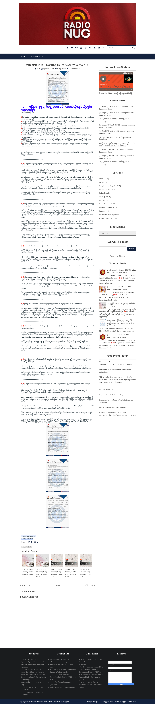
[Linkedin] (95, 48)
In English (103, 193)
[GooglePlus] (77, 48)
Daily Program (104, 189)
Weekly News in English (108, 214)
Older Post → (90, 585)
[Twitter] (72, 48)
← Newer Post (25, 585)
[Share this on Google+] (32, 542)
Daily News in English (107, 186)
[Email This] (23, 547)
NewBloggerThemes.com (126, 701)
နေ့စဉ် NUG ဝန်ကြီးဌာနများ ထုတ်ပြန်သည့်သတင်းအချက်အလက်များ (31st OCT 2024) (121, 323)
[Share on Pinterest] (35, 542)
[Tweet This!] (29, 542)
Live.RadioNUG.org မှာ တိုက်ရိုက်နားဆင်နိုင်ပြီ (115, 93)
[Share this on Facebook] (27, 542)
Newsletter (37, 57)
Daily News (61, 69)
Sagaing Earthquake (106, 207)
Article (101, 178)
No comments (74, 69)
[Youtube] (81, 48)
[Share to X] (27, 547)
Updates (102, 211)
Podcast (102, 200)
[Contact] (99, 48)
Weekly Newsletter (106, 218)
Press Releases (104, 204)
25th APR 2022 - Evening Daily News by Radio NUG (57, 65)
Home (24, 57)
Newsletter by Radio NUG (42, 701)
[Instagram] (86, 48)
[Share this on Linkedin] (37, 542)
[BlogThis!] (25, 547)
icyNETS (98, 701)
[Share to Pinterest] (31, 547)
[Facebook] (67, 48)
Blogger (122, 256)
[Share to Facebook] (29, 547)
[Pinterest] (90, 48)
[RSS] (104, 48)
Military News (104, 196)
